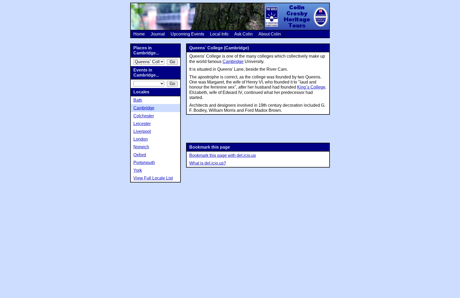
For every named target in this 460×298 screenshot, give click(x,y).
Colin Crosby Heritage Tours (296, 16)
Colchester (143, 116)
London (140, 139)
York (137, 170)
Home (139, 34)
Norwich (141, 147)
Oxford (139, 155)
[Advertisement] (258, 128)
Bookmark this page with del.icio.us (222, 155)
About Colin (269, 34)
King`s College (311, 87)
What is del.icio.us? (207, 163)
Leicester (142, 123)
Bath (137, 100)
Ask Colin (243, 34)
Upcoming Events (187, 34)
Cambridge (233, 61)
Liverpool (142, 131)
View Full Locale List (153, 178)
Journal (158, 34)
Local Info (219, 34)
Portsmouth (144, 162)
